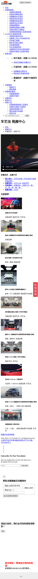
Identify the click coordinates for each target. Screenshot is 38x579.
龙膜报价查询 (10, 91)
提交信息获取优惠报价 (11, 496)
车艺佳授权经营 (15, 47)
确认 (3, 531)
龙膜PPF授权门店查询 (17, 107)
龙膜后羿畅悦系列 (16, 14)
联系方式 (12, 113)
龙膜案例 (8, 85)
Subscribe (25, 465)
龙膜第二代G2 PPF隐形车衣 (19, 38)
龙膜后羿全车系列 (16, 18)
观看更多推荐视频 (7, 434)
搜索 (27, 115)
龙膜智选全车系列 (16, 23)
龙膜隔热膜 (9, 10)
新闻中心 (8, 100)
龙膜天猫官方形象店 (16, 29)
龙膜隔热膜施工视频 (16, 27)
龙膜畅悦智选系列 (16, 21)
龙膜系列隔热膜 (15, 12)
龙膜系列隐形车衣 (16, 36)
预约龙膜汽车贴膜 (16, 111)
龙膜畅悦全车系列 (16, 16)
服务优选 (8, 53)
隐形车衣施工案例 (16, 43)
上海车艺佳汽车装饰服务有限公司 (13, 440)
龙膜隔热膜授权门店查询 (18, 104)
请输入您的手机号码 (12, 486)
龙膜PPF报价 (14, 96)
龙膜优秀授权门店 (16, 109)
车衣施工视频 (14, 40)
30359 (11, 190)
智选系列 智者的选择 (21, 73)
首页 (6, 8)
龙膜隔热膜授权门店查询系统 (20, 32)
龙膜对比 (8, 98)
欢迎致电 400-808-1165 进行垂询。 (18, 568)
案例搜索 (12, 89)
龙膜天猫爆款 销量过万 (22, 62)
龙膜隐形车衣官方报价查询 (19, 49)
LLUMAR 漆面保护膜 (13, 34)
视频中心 (12, 87)
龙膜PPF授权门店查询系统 (19, 51)
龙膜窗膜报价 (14, 94)
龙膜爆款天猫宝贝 (20, 71)
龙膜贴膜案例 (14, 25)
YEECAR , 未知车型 (17, 183)
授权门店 (8, 102)
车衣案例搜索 (14, 45)
